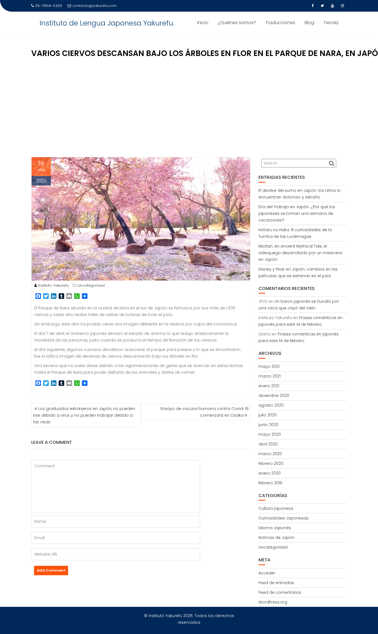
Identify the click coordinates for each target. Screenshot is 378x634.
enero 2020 (269, 473)
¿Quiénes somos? (237, 22)
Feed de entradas (276, 582)
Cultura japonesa (275, 508)
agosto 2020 (271, 405)
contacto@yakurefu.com (95, 5)
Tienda (330, 22)
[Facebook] (312, 5)
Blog (309, 22)
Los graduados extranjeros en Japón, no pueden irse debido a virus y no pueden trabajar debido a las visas (84, 415)
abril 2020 (268, 444)
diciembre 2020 (273, 395)
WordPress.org (272, 602)
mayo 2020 (269, 434)
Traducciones (280, 22)
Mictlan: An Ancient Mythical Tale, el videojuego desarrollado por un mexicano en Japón (300, 252)
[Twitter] (322, 5)
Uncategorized (91, 285)
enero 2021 (268, 386)
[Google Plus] (342, 5)
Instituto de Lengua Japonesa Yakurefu (106, 23)
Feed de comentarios (279, 592)
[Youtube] (332, 5)
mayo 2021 (268, 366)
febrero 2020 (270, 463)
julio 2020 (267, 415)
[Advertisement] (189, 110)
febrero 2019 (270, 483)
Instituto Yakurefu (53, 285)
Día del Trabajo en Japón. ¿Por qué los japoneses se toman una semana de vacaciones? (296, 213)
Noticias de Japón (276, 537)
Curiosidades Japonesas (283, 518)
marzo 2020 (270, 454)
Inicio (202, 22)
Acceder (266, 573)
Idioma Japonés (274, 528)
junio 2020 (268, 424)
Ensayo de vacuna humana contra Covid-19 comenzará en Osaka (204, 412)
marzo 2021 (269, 376)
